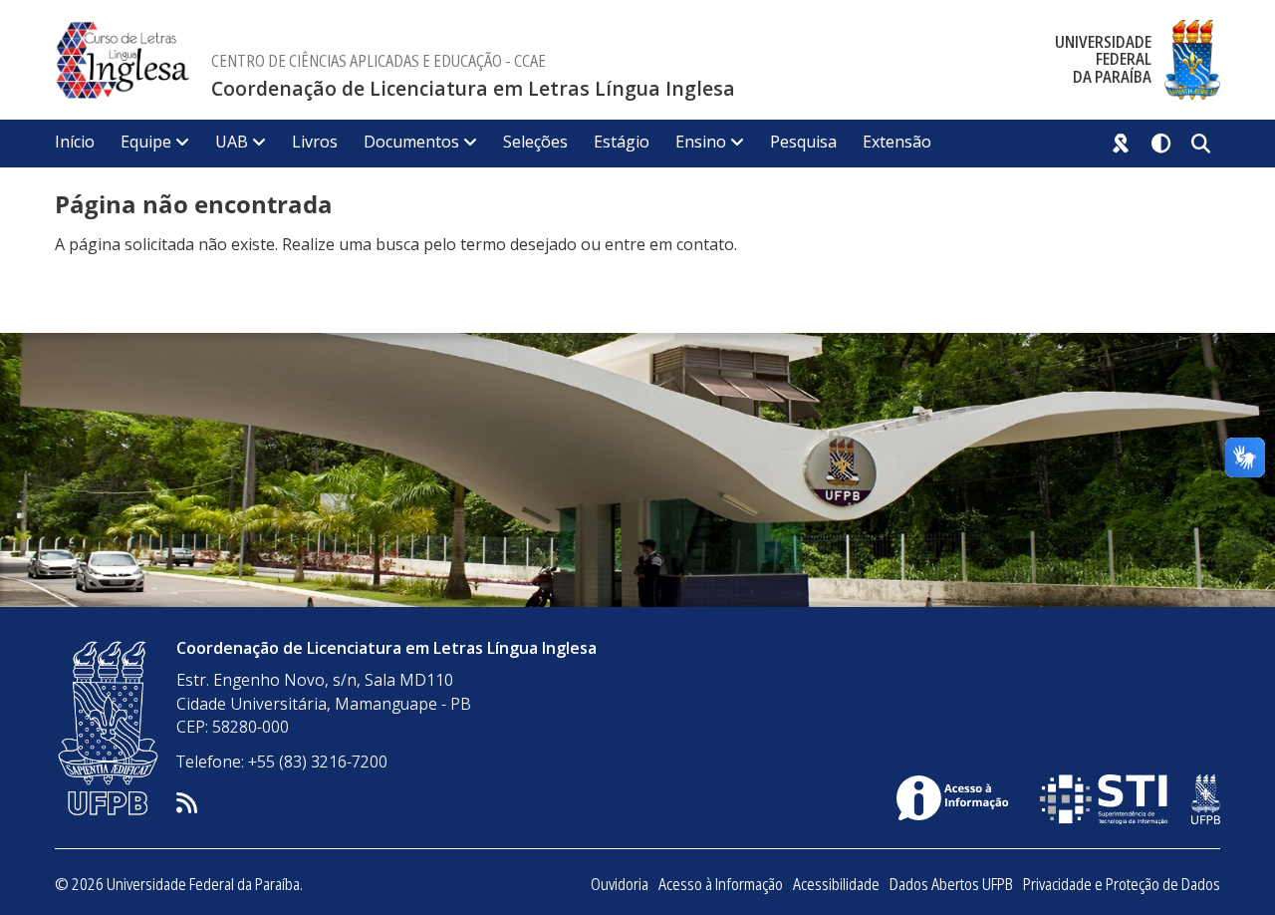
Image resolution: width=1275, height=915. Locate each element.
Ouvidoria (619, 884)
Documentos (411, 141)
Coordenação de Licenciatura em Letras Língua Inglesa (473, 89)
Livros (315, 141)
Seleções (535, 141)
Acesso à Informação (720, 884)
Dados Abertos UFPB (951, 884)
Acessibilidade (836, 884)
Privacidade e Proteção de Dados (1121, 884)
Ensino (700, 141)
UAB (231, 141)
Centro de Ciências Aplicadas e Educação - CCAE (378, 61)
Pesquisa (803, 141)
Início (75, 141)
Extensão (897, 141)
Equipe (146, 141)
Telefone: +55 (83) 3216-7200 (281, 761)
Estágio (621, 141)
